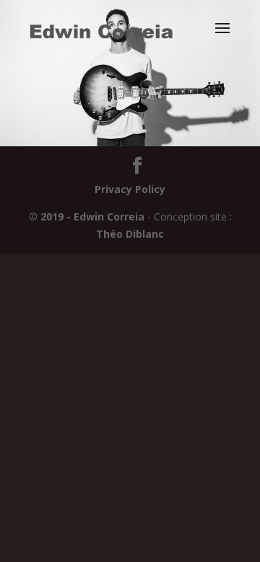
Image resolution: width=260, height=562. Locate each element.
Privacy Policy (130, 189)
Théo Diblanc (130, 234)
